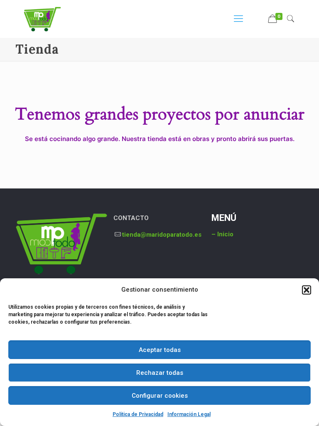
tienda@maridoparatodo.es (161, 234)
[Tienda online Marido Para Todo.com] (42, 18)
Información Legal (189, 414)
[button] (306, 290)
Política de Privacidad (138, 414)
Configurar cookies (160, 395)
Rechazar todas (159, 372)
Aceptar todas (160, 350)
